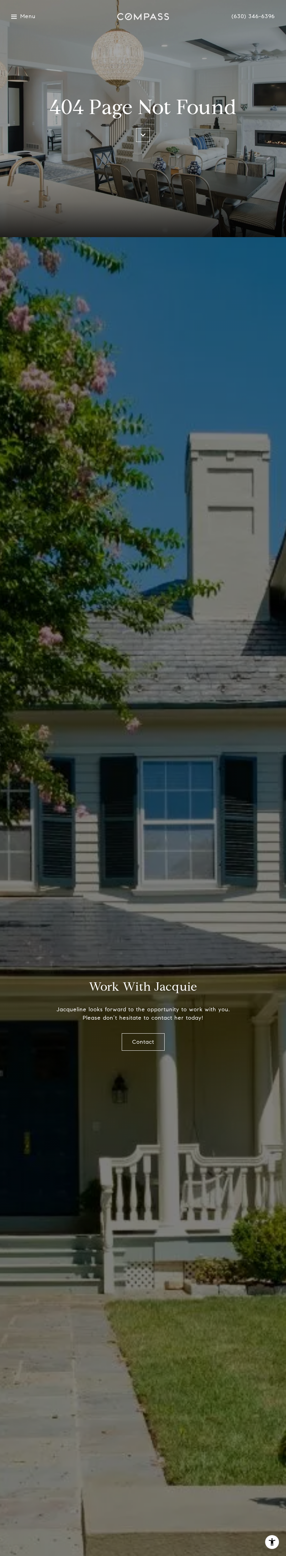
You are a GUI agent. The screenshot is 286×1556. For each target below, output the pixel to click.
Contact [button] (143, 1041)
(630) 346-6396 (253, 16)
